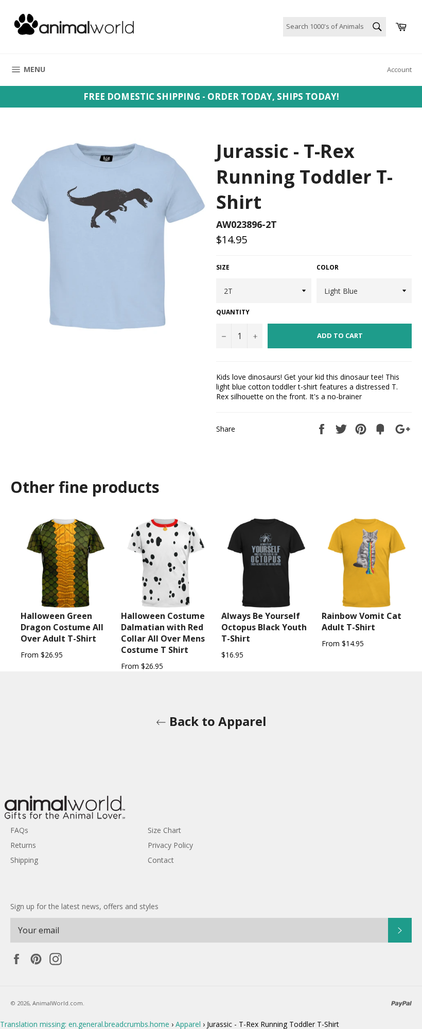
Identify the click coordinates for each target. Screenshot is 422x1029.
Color (327, 267)
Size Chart (164, 830)
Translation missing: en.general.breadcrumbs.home (84, 1024)
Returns (23, 845)
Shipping (24, 860)
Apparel (188, 1024)
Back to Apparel (216, 721)
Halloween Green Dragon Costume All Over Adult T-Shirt (62, 627)
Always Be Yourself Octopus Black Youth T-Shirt (264, 627)
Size (223, 267)
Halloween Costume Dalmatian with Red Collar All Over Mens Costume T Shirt (163, 632)
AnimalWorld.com (57, 1003)
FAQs (19, 830)
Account (399, 69)
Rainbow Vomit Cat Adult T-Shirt (361, 621)
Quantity (233, 312)
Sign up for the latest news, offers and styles (84, 906)
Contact (161, 860)
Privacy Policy (170, 845)
